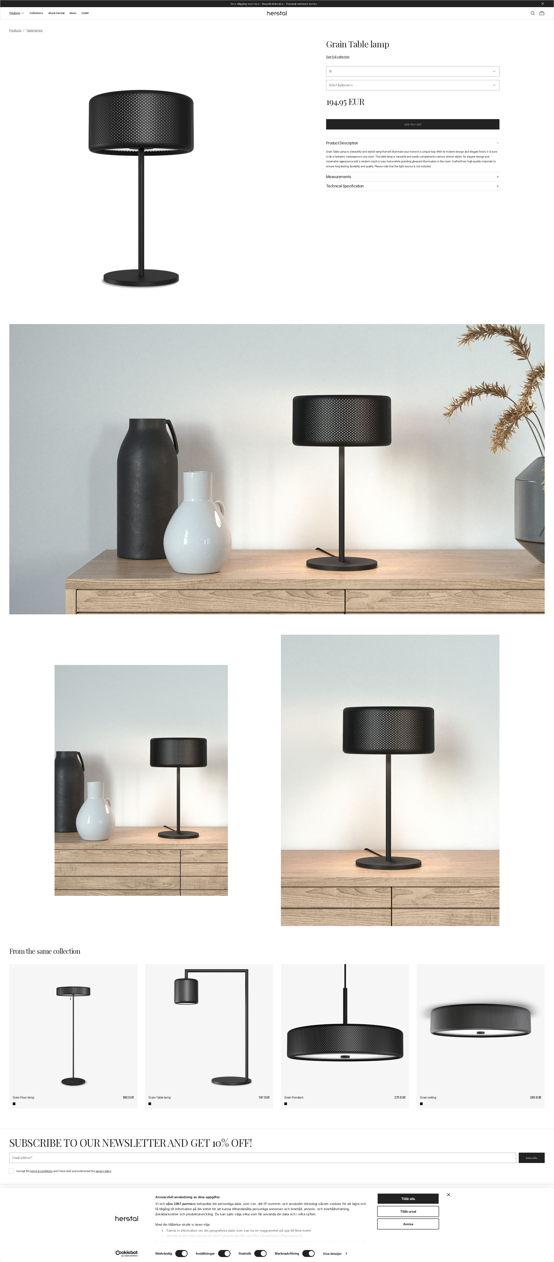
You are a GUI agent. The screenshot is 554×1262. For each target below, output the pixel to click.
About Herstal (56, 13)
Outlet (85, 13)
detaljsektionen (302, 1241)
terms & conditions (41, 1171)
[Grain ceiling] (481, 1028)
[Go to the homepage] (277, 13)
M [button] (330, 71)
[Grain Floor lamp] (73, 1028)
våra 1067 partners (181, 1204)
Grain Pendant (293, 1097)
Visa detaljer (332, 1253)
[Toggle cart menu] (542, 13)
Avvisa (408, 1224)
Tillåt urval (408, 1211)
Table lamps (34, 30)
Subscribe (532, 1158)
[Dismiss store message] (542, 3)
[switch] (224, 1253)
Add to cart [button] (413, 124)
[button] (412, 85)
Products (15, 13)
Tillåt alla (408, 1199)
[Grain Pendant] (345, 1028)
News (73, 13)
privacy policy (103, 1171)
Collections (36, 13)
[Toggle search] (532, 13)
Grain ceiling (428, 1097)
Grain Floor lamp (23, 1097)
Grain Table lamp (159, 1097)
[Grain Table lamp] (209, 1028)
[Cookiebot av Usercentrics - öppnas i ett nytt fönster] (127, 1253)
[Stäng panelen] (448, 1194)
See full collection (337, 57)
